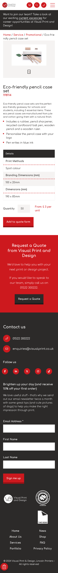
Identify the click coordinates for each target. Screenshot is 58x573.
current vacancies (30, 18)
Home (7, 35)
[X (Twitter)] (27, 371)
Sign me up (13, 478)
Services (15, 542)
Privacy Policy (42, 548)
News (42, 531)
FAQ (42, 542)
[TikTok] (49, 371)
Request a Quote (29, 299)
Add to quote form (18, 221)
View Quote (29, 5)
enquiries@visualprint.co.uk (33, 348)
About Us (15, 536)
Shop (42, 536)
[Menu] (52, 5)
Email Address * (13, 421)
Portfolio (15, 548)
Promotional (34, 35)
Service (18, 35)
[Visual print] (8, 5)
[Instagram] (38, 371)
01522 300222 (21, 338)
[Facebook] (5, 371)
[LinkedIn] (16, 371)
